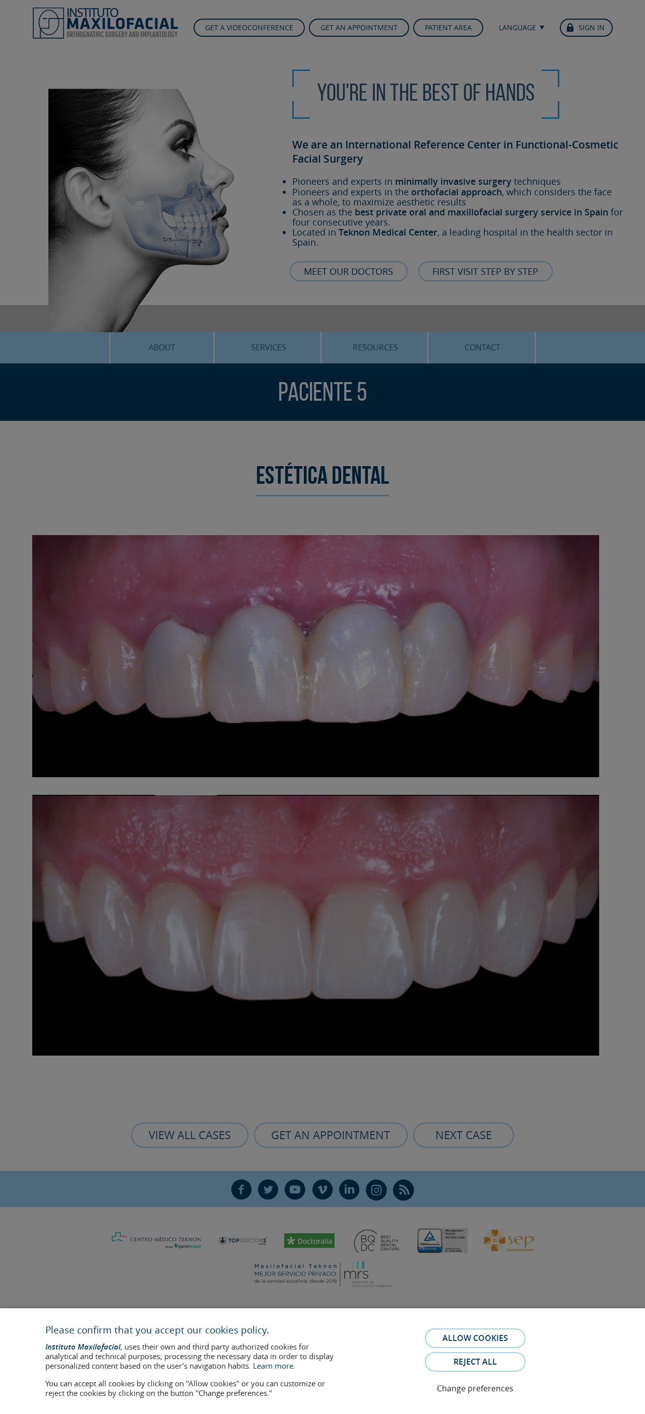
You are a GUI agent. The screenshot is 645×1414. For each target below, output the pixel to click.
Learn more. (274, 1366)
